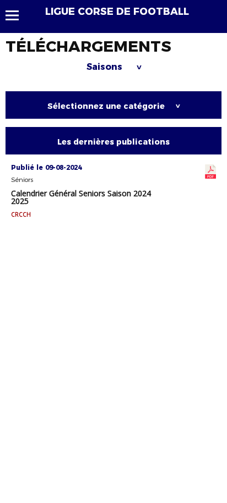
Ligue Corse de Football (117, 11)
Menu (17, 15)
